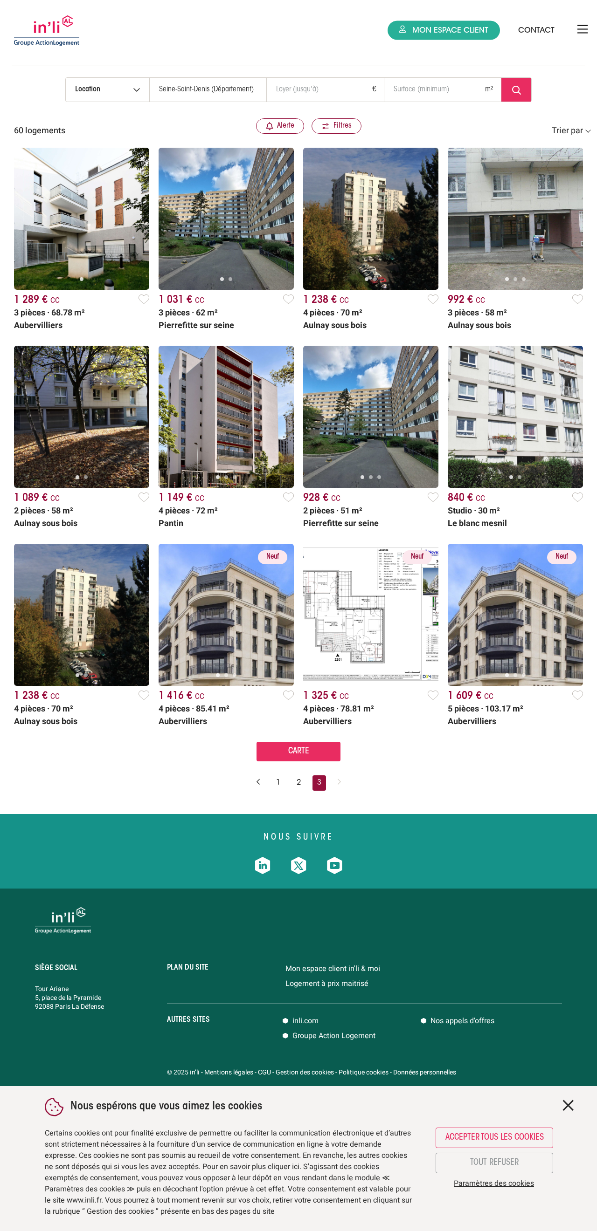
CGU (264, 1072)
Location (87, 89)
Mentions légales (228, 1072)
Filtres (342, 126)
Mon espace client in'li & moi (332, 968)
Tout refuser (494, 1163)
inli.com (305, 1020)
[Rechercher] (516, 90)
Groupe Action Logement (333, 1035)
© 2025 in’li (183, 1072)
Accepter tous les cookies (494, 1138)
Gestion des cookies (305, 1072)
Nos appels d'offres (462, 1020)
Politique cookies (364, 1072)
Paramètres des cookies (494, 1183)
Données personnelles (424, 1072)
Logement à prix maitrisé (326, 983)
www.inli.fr (84, 1200)
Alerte (285, 126)
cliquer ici (283, 1166)
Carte (298, 751)
